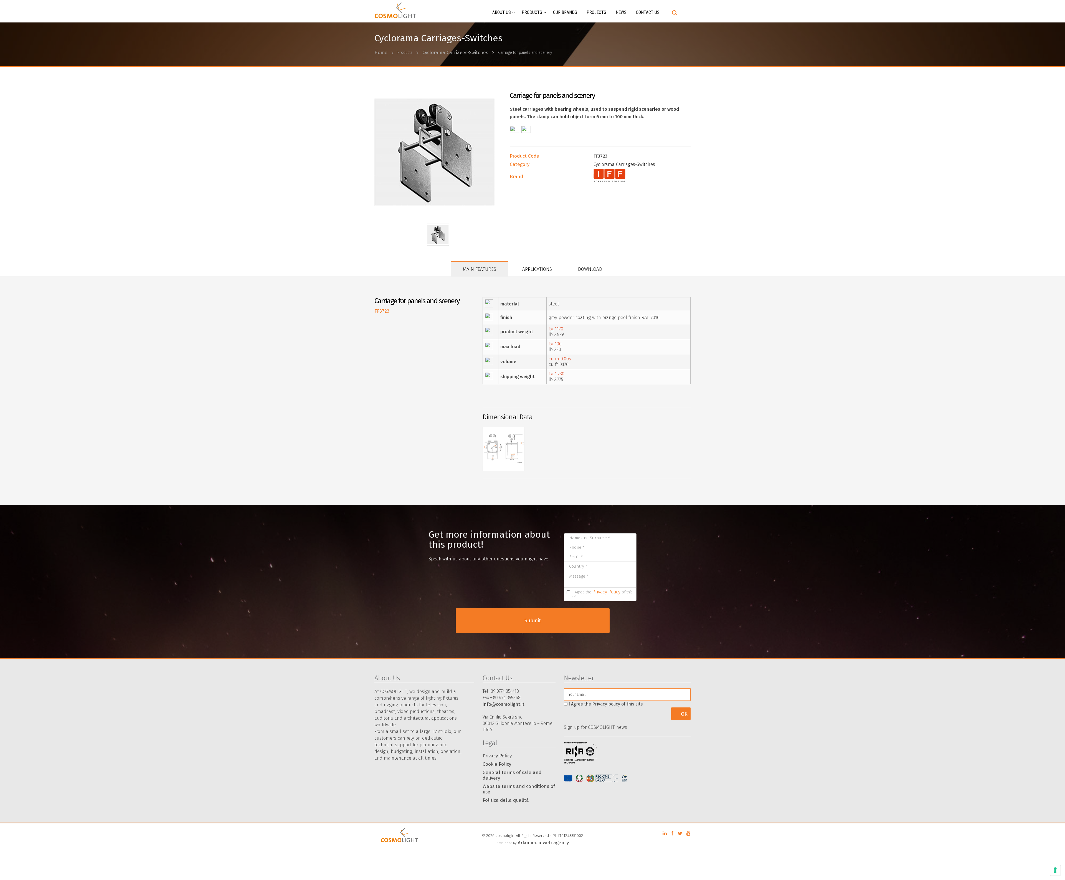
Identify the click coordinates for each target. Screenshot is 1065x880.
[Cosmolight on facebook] (672, 833)
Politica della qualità (506, 800)
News (621, 12)
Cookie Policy (497, 764)
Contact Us (648, 12)
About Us (501, 12)
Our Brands (565, 12)
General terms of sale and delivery (512, 775)
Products (532, 12)
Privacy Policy (606, 592)
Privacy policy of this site (617, 704)
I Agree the (606, 704)
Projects (596, 12)
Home (380, 52)
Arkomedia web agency (543, 843)
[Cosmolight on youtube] (688, 833)
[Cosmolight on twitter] (680, 833)
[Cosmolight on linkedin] (665, 833)
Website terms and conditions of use (519, 789)
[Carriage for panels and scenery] (437, 152)
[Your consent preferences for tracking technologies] (1055, 870)
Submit (532, 621)
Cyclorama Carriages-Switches (455, 52)
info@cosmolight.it (503, 704)
